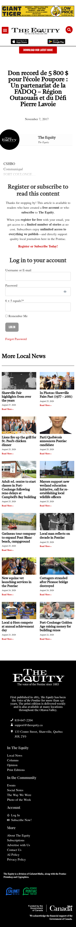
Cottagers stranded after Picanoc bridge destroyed (54, 582)
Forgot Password (16, 339)
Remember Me (18, 315)
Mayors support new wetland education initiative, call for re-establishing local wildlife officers (54, 489)
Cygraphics (22, 877)
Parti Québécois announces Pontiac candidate (53, 441)
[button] (5, 30)
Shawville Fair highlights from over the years (16, 396)
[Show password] (65, 291)
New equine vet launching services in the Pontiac (16, 582)
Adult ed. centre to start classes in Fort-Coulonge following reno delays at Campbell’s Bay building (19, 489)
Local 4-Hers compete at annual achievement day (18, 626)
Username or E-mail (18, 270)
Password (11, 285)
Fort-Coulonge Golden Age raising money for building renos (56, 626)
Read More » (7, 409)
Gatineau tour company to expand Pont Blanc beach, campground (19, 537)
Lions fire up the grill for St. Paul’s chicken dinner (19, 441)
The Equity (47, 138)
